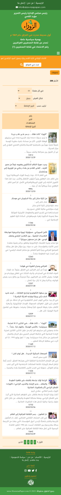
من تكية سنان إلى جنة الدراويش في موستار (29, 198)
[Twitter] (33, 470)
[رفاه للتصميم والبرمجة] (30, 484)
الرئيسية (40, 3)
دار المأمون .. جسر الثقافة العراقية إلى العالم (28, 414)
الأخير (20, 442)
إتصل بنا (21, 3)
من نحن (30, 3)
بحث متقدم (34, 460)
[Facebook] (36, 470)
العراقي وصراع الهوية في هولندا (33, 266)
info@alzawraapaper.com (32, 7)
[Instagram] (25, 470)
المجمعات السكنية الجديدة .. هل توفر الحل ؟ (29, 353)
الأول (41, 442)
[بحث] (21, 64)
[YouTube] (29, 470)
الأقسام (38, 457)
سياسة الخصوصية (18, 457)
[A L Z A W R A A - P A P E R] (30, 31)
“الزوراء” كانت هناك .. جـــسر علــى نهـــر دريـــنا (29, 134)
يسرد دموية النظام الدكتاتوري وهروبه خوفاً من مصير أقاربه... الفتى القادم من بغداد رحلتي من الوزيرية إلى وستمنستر (25, 168)
